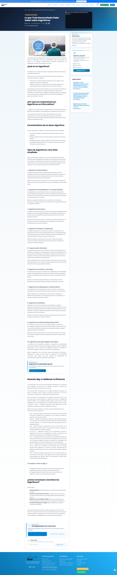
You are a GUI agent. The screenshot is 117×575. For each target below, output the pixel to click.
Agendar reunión (104, 4)
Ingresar (112, 4)
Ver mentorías (80, 70)
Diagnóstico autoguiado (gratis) (37, 534)
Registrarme (60, 544)
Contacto (92, 4)
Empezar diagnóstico (36, 370)
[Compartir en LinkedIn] (49, 23)
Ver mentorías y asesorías (56, 534)
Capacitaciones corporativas (66, 562)
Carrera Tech (45, 559)
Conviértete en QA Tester (48, 564)
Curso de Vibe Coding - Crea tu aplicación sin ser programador (49, 567)
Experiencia (68, 4)
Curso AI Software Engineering (49, 569)
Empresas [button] (62, 4)
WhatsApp (82, 572)
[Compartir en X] (46, 23)
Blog (29, 10)
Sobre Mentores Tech (82, 559)
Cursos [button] (49, 4)
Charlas (73, 4)
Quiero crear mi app (72, 1)
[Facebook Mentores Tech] (34, 567)
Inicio (26, 10)
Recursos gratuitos (81, 562)
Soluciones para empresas (65, 559)
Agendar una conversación (65, 564)
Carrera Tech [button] (55, 4)
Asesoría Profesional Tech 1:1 (49, 562)
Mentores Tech (34, 25)
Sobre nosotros (85, 4)
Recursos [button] (78, 4)
